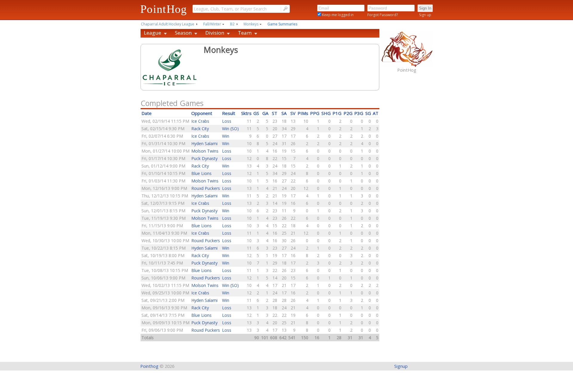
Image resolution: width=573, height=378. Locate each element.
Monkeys (251, 24)
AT (375, 113)
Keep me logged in (337, 14)
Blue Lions (201, 173)
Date (146, 113)
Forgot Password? (382, 14)
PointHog (163, 9)
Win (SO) (230, 128)
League (152, 32)
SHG (326, 113)
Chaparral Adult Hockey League (167, 24)
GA (265, 113)
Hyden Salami (204, 143)
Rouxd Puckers (205, 188)
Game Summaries (282, 24)
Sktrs (246, 113)
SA (283, 113)
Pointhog (149, 366)
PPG (314, 113)
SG (368, 113)
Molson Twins (204, 151)
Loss (226, 121)
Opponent (201, 113)
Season (183, 32)
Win (225, 136)
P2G (348, 113)
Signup (401, 366)
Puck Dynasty (204, 158)
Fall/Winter (212, 24)
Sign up (425, 14)
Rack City (200, 128)
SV (292, 113)
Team (245, 32)
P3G (358, 113)
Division (214, 32)
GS (256, 113)
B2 (232, 24)
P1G (336, 113)
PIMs (303, 113)
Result (228, 113)
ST (274, 113)
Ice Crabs (200, 121)
